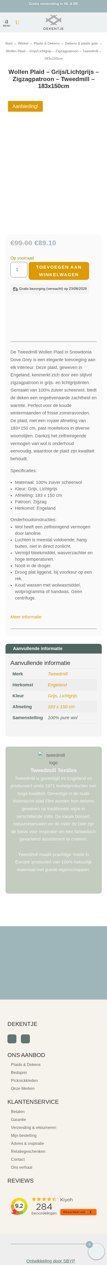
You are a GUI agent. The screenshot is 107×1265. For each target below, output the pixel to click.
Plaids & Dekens (46, 43)
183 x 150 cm (61, 706)
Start (8, 43)
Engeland (57, 684)
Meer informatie (26, 616)
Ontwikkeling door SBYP (50, 1261)
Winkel (23, 43)
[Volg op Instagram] (25, 1038)
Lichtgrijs (68, 695)
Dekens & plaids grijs (81, 43)
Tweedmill (58, 673)
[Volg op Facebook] (11, 1038)
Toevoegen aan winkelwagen (59, 271)
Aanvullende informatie (37, 648)
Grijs (52, 695)
